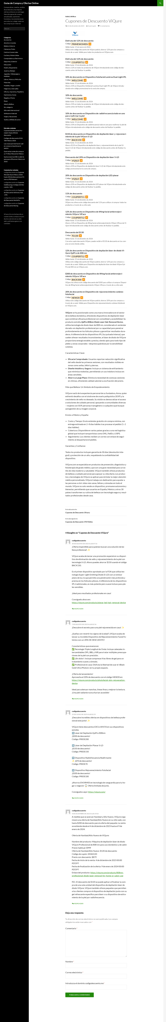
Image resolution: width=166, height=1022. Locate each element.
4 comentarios (105, 26)
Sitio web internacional (11, 110)
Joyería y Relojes (9, 71)
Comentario (71, 928)
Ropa (6, 101)
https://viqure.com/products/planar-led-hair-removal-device (99, 602)
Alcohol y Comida (10, 43)
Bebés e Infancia (9, 46)
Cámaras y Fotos (9, 49)
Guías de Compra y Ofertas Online (21, 3)
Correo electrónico (74, 972)
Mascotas (7, 82)
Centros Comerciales (11, 52)
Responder (78, 609)
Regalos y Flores (9, 98)
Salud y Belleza (70, 16)
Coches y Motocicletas (11, 55)
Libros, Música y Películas (12, 79)
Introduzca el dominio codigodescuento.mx (84, 983)
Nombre (69, 961)
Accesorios (7, 40)
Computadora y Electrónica (13, 58)
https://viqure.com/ (96, 792)
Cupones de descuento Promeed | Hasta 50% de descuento (13, 133)
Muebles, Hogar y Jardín (12, 86)
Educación (7, 65)
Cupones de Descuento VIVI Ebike (79, 520)
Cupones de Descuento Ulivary (77, 511)
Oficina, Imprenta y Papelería (14, 92)
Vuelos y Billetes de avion (12, 120)
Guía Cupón (92, 26)
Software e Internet (10, 113)
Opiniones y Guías (10, 95)
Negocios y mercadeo (11, 89)
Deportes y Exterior (10, 62)
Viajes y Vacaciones (10, 117)
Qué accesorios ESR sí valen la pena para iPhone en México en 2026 (14, 159)
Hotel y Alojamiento (10, 68)
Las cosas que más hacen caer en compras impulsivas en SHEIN (14, 146)
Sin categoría (8, 107)
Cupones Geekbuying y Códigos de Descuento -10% (14, 184)
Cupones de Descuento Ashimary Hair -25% (14, 192)
